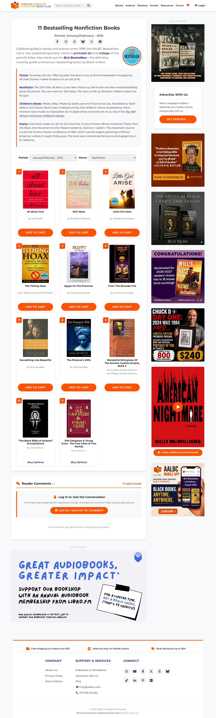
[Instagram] (126, 671)
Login (201, 5)
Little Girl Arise (122, 211)
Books (119, 5)
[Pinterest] (143, 680)
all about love (35, 211)
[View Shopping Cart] (188, 5)
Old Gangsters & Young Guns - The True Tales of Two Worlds (78, 443)
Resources (167, 5)
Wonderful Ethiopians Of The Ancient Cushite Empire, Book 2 (122, 363)
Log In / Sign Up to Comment (80, 510)
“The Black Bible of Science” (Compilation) (35, 442)
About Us (51, 670)
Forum (180, 5)
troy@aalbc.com (90, 687)
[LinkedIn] (135, 680)
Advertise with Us (87, 675)
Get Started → (178, 119)
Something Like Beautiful (35, 360)
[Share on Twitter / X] (91, 41)
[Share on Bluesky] (83, 41)
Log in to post (133, 483)
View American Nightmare (180, 452)
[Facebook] (143, 671)
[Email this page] (100, 41)
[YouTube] (135, 671)
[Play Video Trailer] (178, 407)
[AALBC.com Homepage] (31, 6)
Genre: (83, 157)
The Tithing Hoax (35, 285)
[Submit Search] (88, 5)
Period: (23, 157)
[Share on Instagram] (66, 41)
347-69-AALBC (88, 692)
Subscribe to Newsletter (91, 670)
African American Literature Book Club (98, 713)
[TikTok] (126, 680)
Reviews (143, 5)
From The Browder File (122, 285)
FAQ (78, 681)
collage (104, 53)
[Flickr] (151, 680)
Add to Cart (35, 232)
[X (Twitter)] (151, 671)
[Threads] (159, 671)
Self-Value (79, 211)
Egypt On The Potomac (78, 285)
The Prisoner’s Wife (79, 360)
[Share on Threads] (74, 41)
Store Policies (53, 681)
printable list (83, 53)
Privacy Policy (54, 675)
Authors (130, 5)
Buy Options (35, 462)
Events (154, 5)
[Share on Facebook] (57, 41)
